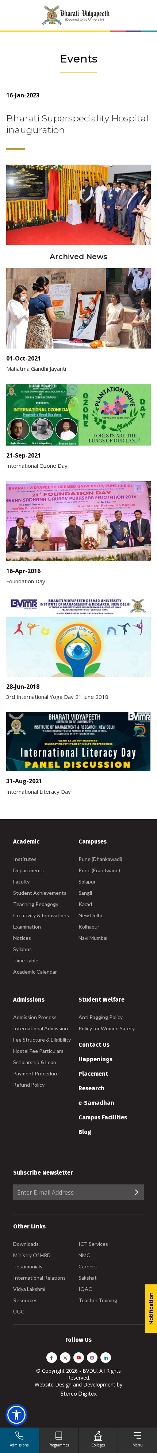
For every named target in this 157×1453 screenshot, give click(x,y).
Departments (28, 870)
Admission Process (35, 1017)
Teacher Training (97, 1300)
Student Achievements (39, 893)
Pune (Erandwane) (99, 870)
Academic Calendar (35, 972)
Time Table (25, 960)
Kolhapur (88, 926)
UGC (18, 1311)
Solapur (87, 881)
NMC (84, 1255)
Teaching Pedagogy (35, 904)
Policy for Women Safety (106, 1028)
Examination (27, 926)
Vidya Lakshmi (29, 1289)
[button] (16, 1415)
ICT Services (93, 1244)
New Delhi (90, 915)
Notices (22, 938)
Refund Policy (29, 1085)
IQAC (85, 1289)
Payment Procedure (36, 1073)
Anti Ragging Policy (100, 1017)
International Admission (40, 1028)
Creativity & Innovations (41, 915)
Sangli (85, 893)
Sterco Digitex (79, 1393)
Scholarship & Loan (34, 1062)
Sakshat (87, 1278)
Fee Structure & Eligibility (42, 1040)
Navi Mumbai (92, 938)
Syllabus (22, 949)
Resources (25, 1300)
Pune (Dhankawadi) (100, 859)
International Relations (39, 1278)
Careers (87, 1266)
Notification (151, 1308)
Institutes (25, 859)
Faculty (21, 881)
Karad (85, 904)
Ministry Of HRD (32, 1255)
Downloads (26, 1244)
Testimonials (27, 1266)
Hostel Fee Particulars (38, 1051)
